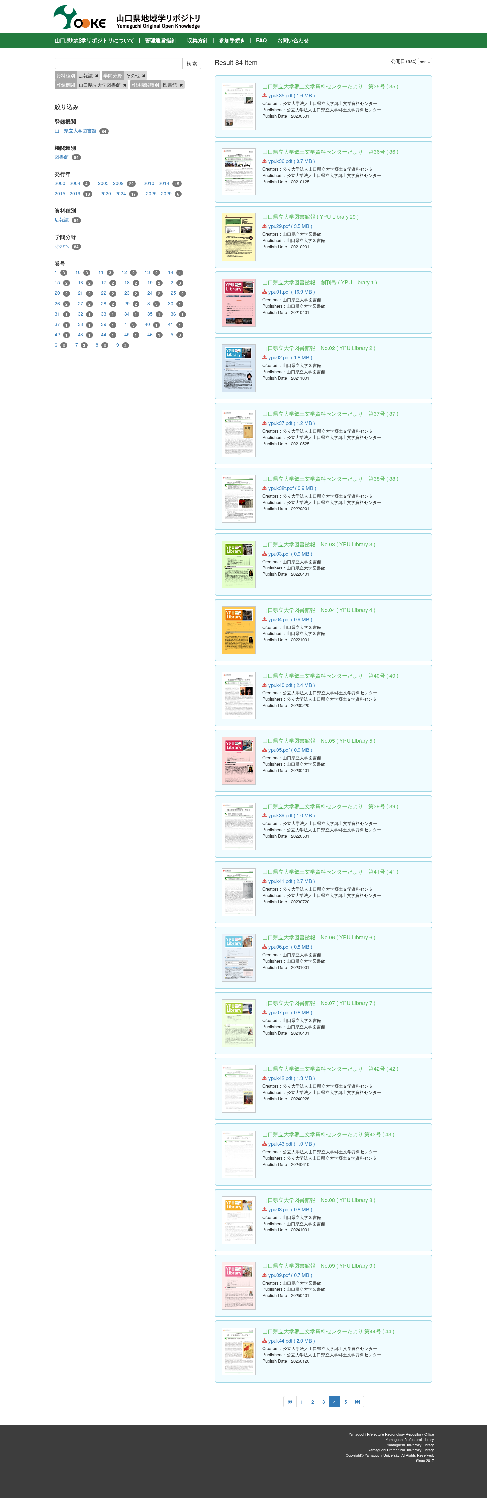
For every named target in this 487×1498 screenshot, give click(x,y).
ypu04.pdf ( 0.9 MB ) (289, 619)
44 (107, 334)
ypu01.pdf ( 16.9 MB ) (291, 291)
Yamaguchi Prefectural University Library (401, 1449)
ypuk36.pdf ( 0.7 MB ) (291, 160)
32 (84, 313)
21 (84, 292)
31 (61, 313)
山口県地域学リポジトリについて (94, 40)
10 (81, 272)
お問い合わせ (293, 40)
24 (153, 292)
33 (107, 313)
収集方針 (197, 40)
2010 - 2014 (161, 183)
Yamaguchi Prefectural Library (410, 1439)
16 (84, 282)
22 (107, 292)
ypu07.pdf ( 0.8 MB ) (289, 1012)
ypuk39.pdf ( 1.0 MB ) (291, 815)
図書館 (67, 156)
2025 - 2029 (162, 193)
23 (130, 292)
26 (61, 303)
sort (424, 61)
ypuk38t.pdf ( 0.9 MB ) (291, 487)
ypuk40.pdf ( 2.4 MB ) (291, 684)
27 (84, 303)
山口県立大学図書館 (80, 130)
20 (61, 292)
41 (174, 324)
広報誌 (67, 219)
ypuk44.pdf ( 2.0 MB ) (291, 1340)
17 (107, 282)
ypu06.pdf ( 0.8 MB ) (289, 946)
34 (130, 313)
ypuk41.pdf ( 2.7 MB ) (291, 880)
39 (107, 324)
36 (177, 313)
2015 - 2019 (72, 193)
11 (104, 272)
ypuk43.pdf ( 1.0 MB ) (291, 1143)
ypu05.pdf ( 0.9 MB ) (289, 749)
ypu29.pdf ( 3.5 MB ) (289, 225)
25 (177, 292)
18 (130, 282)
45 (130, 334)
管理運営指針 (161, 40)
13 (151, 272)
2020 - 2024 (118, 193)
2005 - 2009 (116, 183)
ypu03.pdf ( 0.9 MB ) (289, 553)
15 (61, 282)
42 (61, 334)
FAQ (261, 40)
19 (153, 282)
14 (174, 272)
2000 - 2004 (71, 183)
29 (130, 303)
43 (84, 334)
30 (174, 303)
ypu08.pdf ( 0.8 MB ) (289, 1209)
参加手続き (232, 40)
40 (151, 324)
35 (153, 313)
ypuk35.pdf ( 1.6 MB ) (291, 95)
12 (128, 272)
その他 (67, 245)
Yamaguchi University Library (410, 1444)
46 (153, 334)
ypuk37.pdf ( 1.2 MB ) (291, 422)
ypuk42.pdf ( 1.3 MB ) (291, 1077)
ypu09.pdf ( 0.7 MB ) (289, 1274)
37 (61, 324)
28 (107, 303)
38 (84, 324)
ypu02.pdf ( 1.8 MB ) (289, 357)
